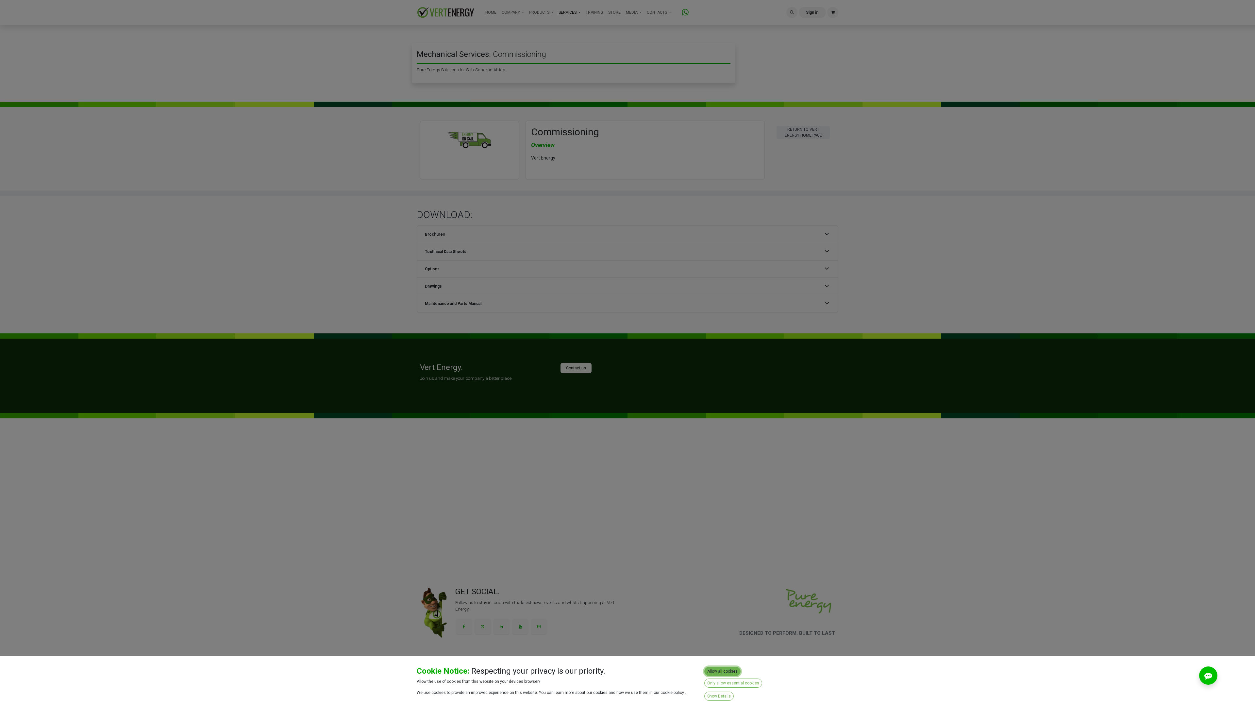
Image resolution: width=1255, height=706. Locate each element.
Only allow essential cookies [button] (733, 683)
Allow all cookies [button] (722, 671)
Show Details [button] (719, 696)
